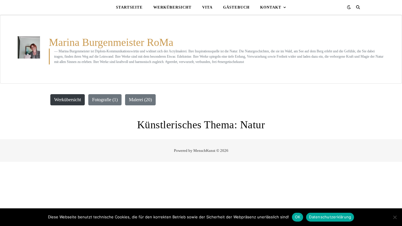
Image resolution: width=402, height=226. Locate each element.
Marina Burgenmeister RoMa (112, 42)
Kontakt (270, 7)
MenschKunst (204, 150)
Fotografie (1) (105, 99)
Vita (207, 7)
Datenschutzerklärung (330, 217)
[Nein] (395, 217)
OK (297, 217)
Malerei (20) (140, 99)
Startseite (129, 7)
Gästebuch (236, 7)
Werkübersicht (172, 7)
